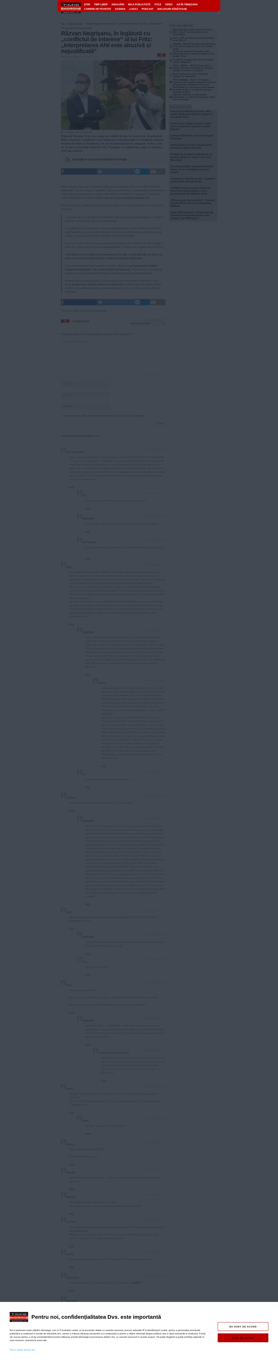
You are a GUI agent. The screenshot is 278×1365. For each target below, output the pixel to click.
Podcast (147, 9)
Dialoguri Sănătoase (172, 9)
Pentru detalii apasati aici (22, 1349)
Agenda (120, 9)
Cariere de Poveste (97, 9)
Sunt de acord (243, 1338)
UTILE (157, 4)
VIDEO (169, 4)
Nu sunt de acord (243, 1326)
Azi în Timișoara (187, 4)
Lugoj (133, 9)
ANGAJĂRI (117, 4)
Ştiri (87, 4)
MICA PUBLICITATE (139, 4)
